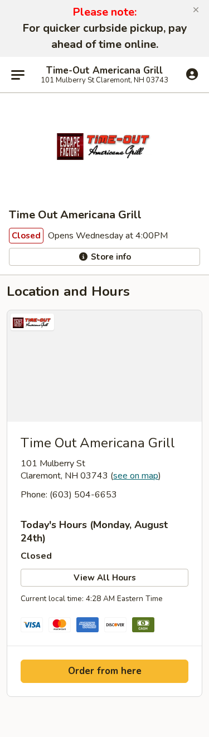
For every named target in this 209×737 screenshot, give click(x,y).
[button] (196, 10)
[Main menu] (18, 74)
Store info (110, 256)
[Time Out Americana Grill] (104, 366)
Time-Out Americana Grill (104, 70)
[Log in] (192, 74)
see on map (135, 476)
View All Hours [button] (105, 577)
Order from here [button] (105, 671)
